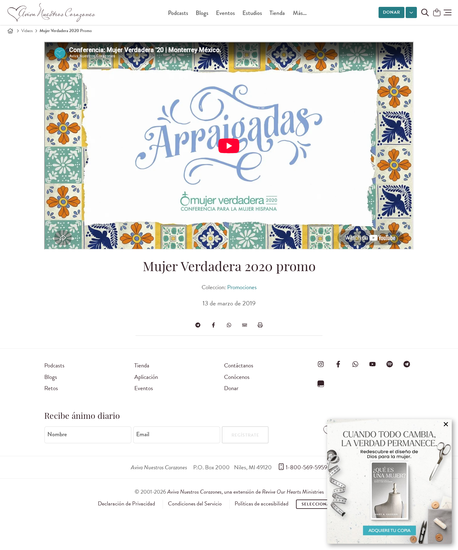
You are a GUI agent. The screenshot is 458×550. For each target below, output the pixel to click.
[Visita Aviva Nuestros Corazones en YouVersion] (321, 384)
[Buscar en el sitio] (425, 12)
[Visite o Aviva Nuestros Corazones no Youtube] (372, 364)
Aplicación (146, 376)
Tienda (277, 13)
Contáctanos (238, 365)
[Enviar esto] (244, 325)
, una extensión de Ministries (245, 491)
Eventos (225, 13)
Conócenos (237, 376)
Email (142, 434)
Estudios (252, 13)
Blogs (202, 13)
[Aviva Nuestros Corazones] (52, 12)
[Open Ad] (389, 481)
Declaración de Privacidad (126, 504)
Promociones (242, 287)
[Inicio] (10, 30)
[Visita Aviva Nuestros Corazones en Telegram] (407, 364)
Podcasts (178, 13)
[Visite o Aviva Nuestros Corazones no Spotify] (390, 364)
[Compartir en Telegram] (198, 325)
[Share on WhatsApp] (229, 325)
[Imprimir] (260, 325)
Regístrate (245, 435)
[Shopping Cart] (437, 13)
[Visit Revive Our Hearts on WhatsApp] (355, 364)
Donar (391, 12)
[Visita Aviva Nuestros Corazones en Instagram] (321, 364)
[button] (447, 12)
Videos (27, 30)
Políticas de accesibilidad (262, 504)
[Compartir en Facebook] (213, 325)
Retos (51, 388)
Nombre (57, 434)
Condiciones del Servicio (195, 504)
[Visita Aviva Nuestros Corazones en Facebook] (338, 364)
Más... (300, 13)
